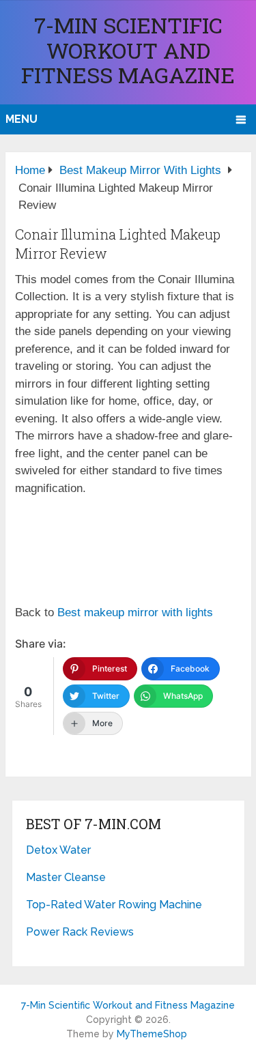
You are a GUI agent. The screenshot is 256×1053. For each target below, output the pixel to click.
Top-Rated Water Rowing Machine (114, 904)
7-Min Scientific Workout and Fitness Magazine (128, 49)
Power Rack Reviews (80, 931)
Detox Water (58, 849)
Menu (21, 119)
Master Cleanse (66, 877)
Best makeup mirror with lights (135, 612)
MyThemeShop (152, 1033)
